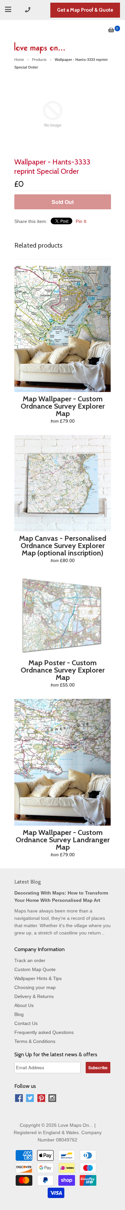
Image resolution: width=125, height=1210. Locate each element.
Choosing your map (35, 987)
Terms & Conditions (34, 1041)
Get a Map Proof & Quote (85, 10)
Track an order (29, 960)
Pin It (81, 221)
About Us (24, 1005)
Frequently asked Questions (44, 1032)
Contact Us (26, 1023)
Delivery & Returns (34, 996)
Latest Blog (27, 882)
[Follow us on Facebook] (19, 1099)
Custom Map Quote (35, 969)
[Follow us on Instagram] (52, 1099)
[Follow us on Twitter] (30, 1099)
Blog (19, 1014)
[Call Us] (28, 10)
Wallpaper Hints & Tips (38, 978)
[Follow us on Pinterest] (41, 1099)
